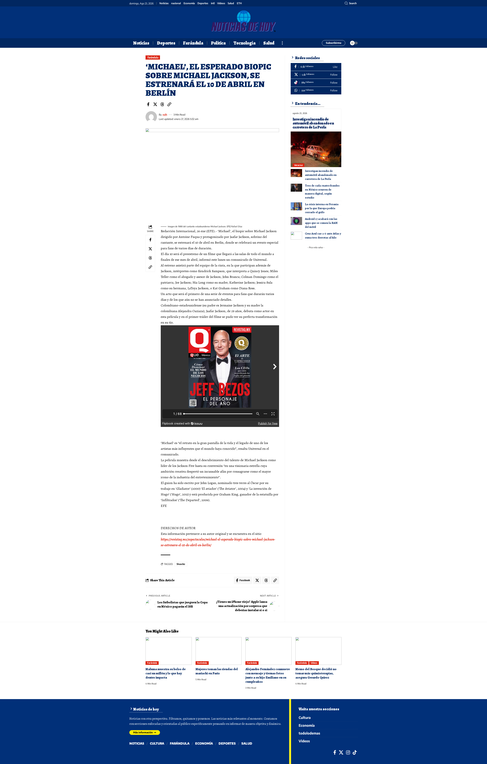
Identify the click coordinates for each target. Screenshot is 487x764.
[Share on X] (155, 104)
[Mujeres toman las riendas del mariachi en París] (219, 651)
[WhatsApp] (316, 91)
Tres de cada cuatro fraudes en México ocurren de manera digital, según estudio (322, 191)
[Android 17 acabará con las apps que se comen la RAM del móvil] (296, 221)
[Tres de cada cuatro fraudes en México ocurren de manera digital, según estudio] (296, 188)
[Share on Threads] (162, 104)
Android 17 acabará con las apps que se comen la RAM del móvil (321, 223)
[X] (316, 75)
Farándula (152, 57)
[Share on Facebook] (148, 104)
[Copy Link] (169, 104)
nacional (176, 3)
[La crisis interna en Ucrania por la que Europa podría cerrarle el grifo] (296, 206)
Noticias (164, 3)
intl (213, 3)
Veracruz (298, 165)
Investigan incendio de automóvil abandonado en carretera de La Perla (313, 123)
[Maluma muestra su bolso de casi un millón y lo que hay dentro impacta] (169, 651)
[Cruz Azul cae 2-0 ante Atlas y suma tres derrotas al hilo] (296, 236)
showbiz (181, 564)
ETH (239, 3)
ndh (165, 114)
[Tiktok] (316, 83)
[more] (282, 43)
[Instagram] (348, 752)
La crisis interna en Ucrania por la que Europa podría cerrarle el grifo (321, 208)
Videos (221, 3)
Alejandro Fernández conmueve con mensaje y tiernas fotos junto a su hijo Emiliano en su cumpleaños (267, 675)
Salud (231, 3)
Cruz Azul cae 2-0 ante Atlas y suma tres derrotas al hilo (323, 235)
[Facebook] (316, 67)
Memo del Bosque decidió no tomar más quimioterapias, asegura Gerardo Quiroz (316, 673)
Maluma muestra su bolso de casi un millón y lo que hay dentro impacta (166, 673)
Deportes (202, 3)
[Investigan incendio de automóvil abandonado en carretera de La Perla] (316, 149)
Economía (189, 3)
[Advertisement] (318, 274)
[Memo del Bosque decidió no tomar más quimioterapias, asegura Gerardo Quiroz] (318, 651)
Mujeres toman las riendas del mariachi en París (217, 671)
